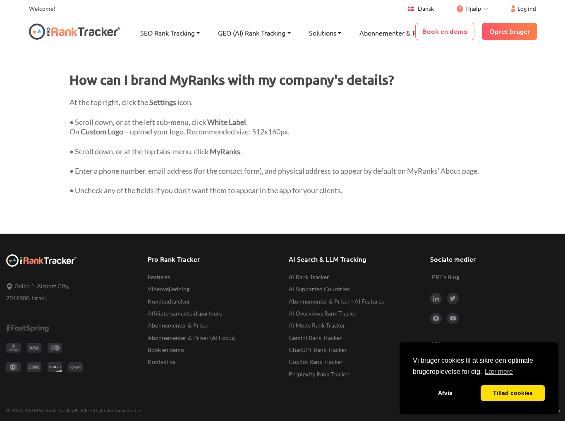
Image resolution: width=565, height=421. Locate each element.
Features (159, 276)
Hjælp (473, 8)
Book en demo (166, 349)
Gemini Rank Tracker (315, 337)
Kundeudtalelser (169, 301)
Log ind (526, 8)
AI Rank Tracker (309, 276)
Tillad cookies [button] (513, 393)
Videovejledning (168, 288)
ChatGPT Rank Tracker (318, 349)
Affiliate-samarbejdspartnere (185, 313)
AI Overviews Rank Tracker (323, 313)
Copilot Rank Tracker (316, 361)
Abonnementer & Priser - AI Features (336, 301)
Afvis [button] (445, 393)
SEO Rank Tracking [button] (167, 33)
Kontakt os (161, 361)
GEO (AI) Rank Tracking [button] (251, 33)
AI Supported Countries (319, 288)
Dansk (426, 8)
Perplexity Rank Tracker (319, 374)
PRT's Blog (445, 276)
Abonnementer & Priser (394, 33)
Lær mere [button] (499, 371)
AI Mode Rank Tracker (317, 325)
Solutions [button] (322, 33)
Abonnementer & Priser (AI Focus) (192, 337)
